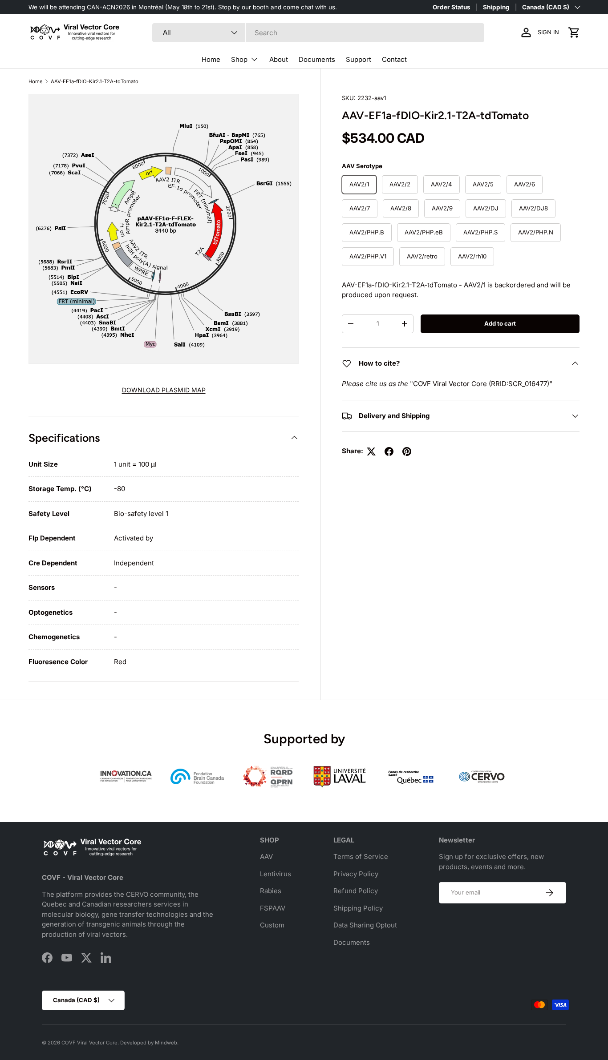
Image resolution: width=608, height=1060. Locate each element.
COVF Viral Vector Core (89, 1043)
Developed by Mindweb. (149, 1043)
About (278, 59)
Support (358, 59)
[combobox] (318, 32)
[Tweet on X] (371, 451)
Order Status (451, 7)
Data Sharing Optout (365, 925)
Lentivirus (275, 874)
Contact (394, 59)
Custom (272, 925)
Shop (239, 59)
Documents (317, 59)
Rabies (270, 891)
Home (211, 59)
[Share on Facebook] (389, 451)
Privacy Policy (355, 874)
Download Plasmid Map (164, 390)
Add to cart (500, 323)
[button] (574, 32)
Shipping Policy (358, 908)
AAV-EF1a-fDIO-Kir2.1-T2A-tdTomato (94, 81)
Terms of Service (360, 856)
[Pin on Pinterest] (407, 451)
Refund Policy (355, 891)
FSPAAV (272, 908)
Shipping (496, 7)
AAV (266, 856)
